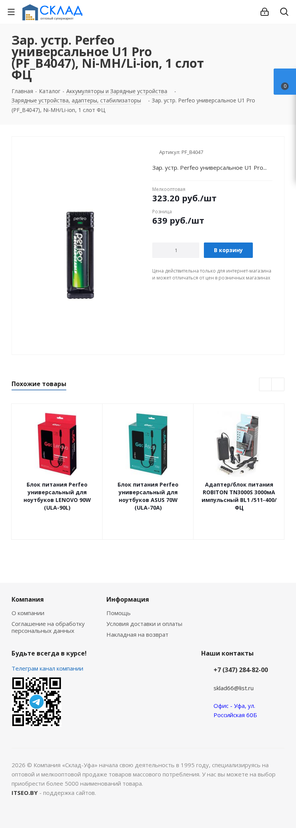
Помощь (118, 613)
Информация (127, 599)
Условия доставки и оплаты (144, 623)
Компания (28, 599)
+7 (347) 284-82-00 (241, 670)
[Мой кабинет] (265, 12)
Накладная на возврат (137, 634)
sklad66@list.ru (234, 688)
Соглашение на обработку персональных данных (48, 627)
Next (278, 384)
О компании (28, 613)
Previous (265, 384)
